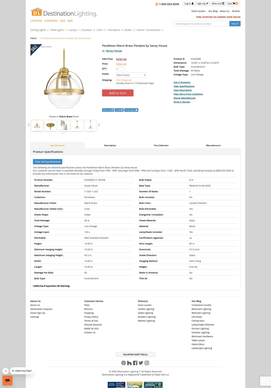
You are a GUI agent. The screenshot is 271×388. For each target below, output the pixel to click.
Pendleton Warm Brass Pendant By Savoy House (66, 38)
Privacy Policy (91, 316)
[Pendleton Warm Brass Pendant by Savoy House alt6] (50, 125)
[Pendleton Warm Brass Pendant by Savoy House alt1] (90, 125)
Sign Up (201, 3)
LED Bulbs (197, 316)
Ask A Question (182, 82)
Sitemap (34, 316)
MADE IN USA (91, 328)
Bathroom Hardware (202, 336)
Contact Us (90, 332)
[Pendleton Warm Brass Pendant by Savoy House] (37, 125)
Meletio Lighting (146, 320)
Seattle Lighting (146, 308)
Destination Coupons (41, 308)
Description (110, 145)
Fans (100, 30)
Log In (188, 3)
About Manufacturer (185, 98)
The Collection (161, 145)
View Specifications (184, 86)
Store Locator (198, 11)
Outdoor (87, 30)
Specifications (57, 145)
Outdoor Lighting (201, 332)
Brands (236, 11)
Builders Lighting (147, 316)
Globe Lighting (145, 312)
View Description (183, 90)
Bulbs (128, 30)
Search (235, 23)
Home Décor (198, 344)
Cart (231, 3)
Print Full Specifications (47, 161)
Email (118, 110)
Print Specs (130, 110)
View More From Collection (188, 94)
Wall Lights (57, 30)
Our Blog (213, 11)
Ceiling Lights (38, 30)
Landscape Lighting (202, 348)
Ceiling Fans (198, 320)
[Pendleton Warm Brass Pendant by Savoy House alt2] (77, 125)
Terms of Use (91, 320)
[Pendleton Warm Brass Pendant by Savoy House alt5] (64, 125)
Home (33, 38)
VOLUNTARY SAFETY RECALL (135, 354)
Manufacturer (213, 145)
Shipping (89, 312)
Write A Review (182, 101)
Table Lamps (198, 340)
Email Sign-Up (37, 312)
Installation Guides (201, 305)
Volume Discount (93, 324)
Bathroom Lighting (201, 308)
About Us (224, 11)
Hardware (114, 30)
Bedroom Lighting (201, 312)
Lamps (73, 30)
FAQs (87, 305)
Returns (88, 308)
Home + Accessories (149, 30)
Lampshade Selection (203, 324)
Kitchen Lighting (200, 328)
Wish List (217, 3)
